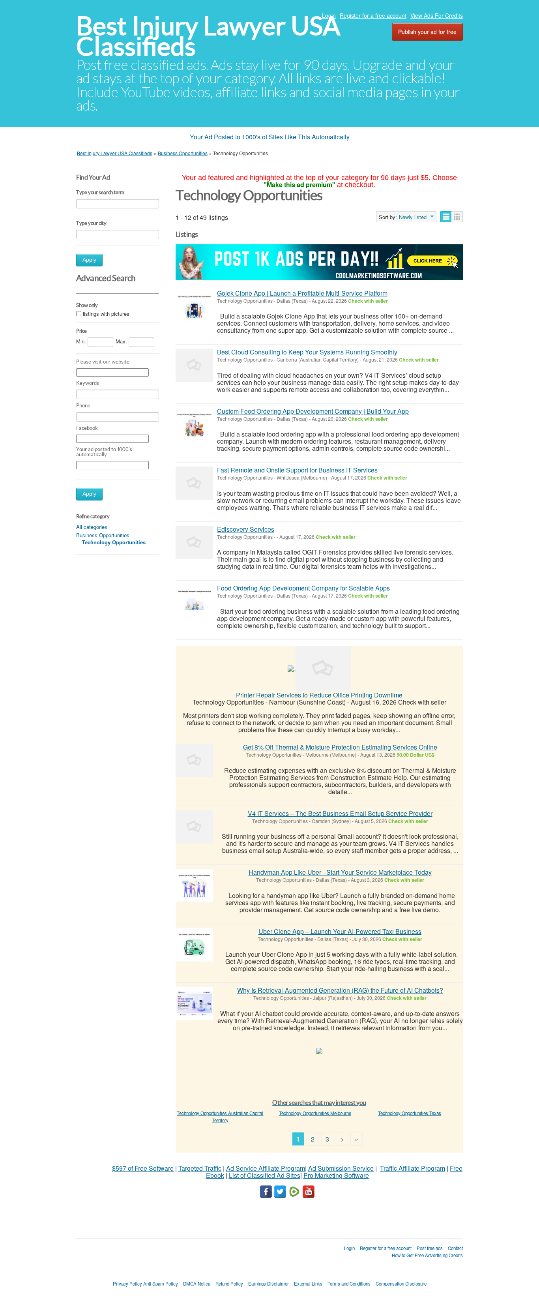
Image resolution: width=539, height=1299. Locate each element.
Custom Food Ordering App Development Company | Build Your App (313, 411)
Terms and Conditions (349, 1283)
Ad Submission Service (341, 1168)
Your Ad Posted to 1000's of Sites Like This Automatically (270, 136)
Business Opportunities (102, 535)
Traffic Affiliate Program (412, 1168)
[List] (446, 216)
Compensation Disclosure (401, 1283)
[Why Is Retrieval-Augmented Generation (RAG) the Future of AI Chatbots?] (194, 1003)
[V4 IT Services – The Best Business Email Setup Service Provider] (194, 827)
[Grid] (457, 216)
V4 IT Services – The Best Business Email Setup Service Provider (340, 813)
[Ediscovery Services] (194, 542)
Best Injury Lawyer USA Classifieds (208, 36)
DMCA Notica (196, 1283)
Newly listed (413, 217)
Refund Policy (229, 1283)
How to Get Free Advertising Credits (427, 1255)
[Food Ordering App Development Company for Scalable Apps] (194, 601)
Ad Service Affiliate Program (265, 1168)
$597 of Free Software (143, 1168)
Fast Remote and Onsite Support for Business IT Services (297, 469)
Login (329, 15)
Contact (455, 1248)
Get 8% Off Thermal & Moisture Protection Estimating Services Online (340, 747)
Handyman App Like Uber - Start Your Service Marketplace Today (340, 872)
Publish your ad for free (427, 32)
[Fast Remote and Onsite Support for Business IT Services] (194, 483)
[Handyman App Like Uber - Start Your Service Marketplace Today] (194, 885)
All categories (91, 526)
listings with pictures (106, 313)
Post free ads (430, 1248)
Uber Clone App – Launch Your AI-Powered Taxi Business (339, 931)
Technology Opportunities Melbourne (315, 1113)
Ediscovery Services (245, 529)
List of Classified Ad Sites (264, 1175)
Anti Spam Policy (160, 1283)
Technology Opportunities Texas (409, 1113)
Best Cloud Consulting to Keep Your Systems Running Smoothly (307, 351)
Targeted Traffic (199, 1168)
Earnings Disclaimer (268, 1283)
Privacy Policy (127, 1283)
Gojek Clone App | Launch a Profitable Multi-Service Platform (302, 293)
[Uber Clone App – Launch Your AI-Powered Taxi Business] (194, 945)
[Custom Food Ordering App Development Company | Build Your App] (194, 424)
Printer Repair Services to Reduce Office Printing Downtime (319, 694)
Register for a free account (373, 15)
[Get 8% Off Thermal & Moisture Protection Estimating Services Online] (194, 760)
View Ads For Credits (436, 15)
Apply (89, 260)
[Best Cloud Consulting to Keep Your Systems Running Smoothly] (194, 365)
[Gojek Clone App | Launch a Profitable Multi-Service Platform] (194, 306)
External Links (308, 1283)
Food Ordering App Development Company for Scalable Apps (303, 587)
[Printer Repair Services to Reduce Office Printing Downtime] (323, 667)
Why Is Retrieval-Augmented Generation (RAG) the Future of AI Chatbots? (340, 990)
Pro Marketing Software (336, 1175)
